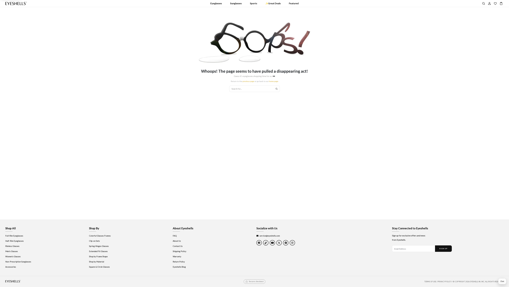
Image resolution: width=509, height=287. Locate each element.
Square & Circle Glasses (99, 267)
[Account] (489, 3)
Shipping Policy (179, 251)
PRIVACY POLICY (444, 281)
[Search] (483, 3)
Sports (253, 3)
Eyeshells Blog (179, 267)
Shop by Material (96, 261)
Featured (294, 3)
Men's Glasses (11, 251)
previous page (248, 81)
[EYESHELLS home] (16, 3)
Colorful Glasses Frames (100, 236)
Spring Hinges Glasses (99, 246)
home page (273, 81)
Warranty (177, 256)
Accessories (10, 267)
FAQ (175, 236)
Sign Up (443, 249)
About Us (177, 241)
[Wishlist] (495, 3)
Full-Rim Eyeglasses (14, 236)
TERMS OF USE (430, 281)
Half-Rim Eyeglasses (14, 241)
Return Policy (179, 261)
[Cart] (501, 3)
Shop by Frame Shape (98, 256)
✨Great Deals (273, 3)
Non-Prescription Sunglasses (18, 261)
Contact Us (178, 246)
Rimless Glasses (12, 246)
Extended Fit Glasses (98, 251)
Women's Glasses (13, 256)
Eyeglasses (216, 3)
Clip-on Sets (94, 241)
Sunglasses (236, 3)
